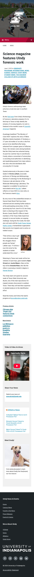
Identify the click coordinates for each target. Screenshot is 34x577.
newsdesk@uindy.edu (13, 396)
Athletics (5, 536)
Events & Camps (8, 517)
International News (21, 70)
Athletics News (14, 410)
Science (7, 73)
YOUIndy (5, 530)
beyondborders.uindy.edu (19, 298)
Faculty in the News (9, 511)
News (12, 45)
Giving (5, 533)
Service (14, 73)
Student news (9, 75)
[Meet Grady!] (17, 455)
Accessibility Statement (11, 570)
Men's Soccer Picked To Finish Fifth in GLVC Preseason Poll (16, 430)
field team (10, 117)
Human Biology (8, 270)
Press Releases (7, 514)
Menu (7, 40)
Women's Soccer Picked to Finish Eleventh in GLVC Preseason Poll (15, 423)
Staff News (22, 73)
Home (4, 45)
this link (18, 188)
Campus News (7, 507)
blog (18, 193)
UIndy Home (6, 539)
